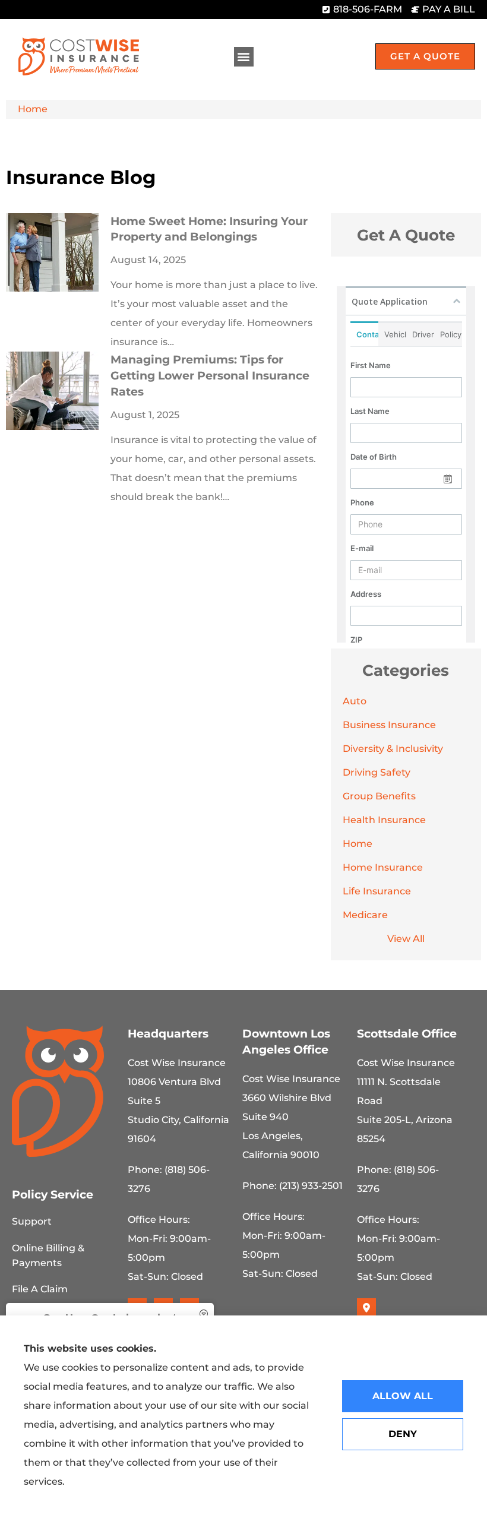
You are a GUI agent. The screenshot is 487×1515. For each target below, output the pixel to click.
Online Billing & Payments (48, 1255)
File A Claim (40, 1289)
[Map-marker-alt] (366, 1307)
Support (32, 1221)
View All (406, 938)
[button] (244, 57)
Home (33, 109)
